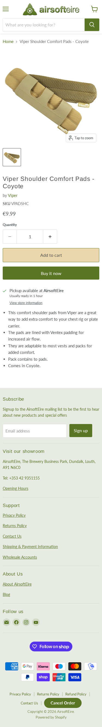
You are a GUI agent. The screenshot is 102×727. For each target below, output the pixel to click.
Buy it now (51, 273)
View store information (26, 303)
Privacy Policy (14, 515)
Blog (6, 594)
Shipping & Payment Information (30, 546)
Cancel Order (63, 702)
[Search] (92, 24)
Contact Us (12, 536)
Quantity (10, 225)
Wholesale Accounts (20, 557)
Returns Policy (15, 525)
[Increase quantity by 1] (50, 237)
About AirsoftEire (17, 584)
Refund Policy (75, 694)
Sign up (81, 430)
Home (8, 41)
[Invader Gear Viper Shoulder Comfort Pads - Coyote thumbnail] (12, 157)
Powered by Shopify (51, 717)
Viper (12, 195)
